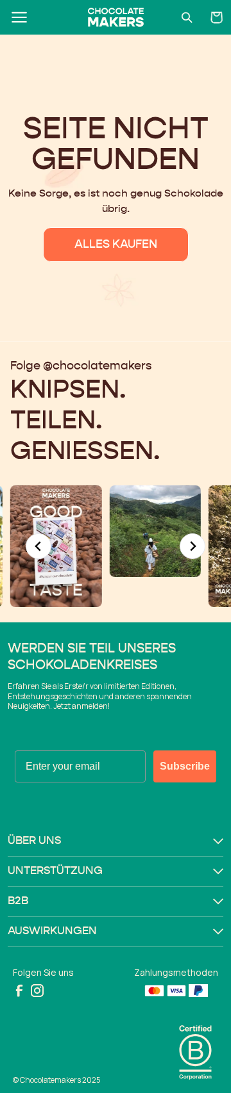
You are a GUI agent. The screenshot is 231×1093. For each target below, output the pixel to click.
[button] (115, 841)
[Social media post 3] (100, 531)
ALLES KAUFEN (115, 244)
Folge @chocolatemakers (80, 366)
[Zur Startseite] (115, 17)
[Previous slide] (38, 546)
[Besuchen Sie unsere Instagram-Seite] (37, 990)
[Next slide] (192, 546)
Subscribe (185, 766)
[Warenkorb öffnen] (216, 17)
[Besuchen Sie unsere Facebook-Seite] (19, 990)
